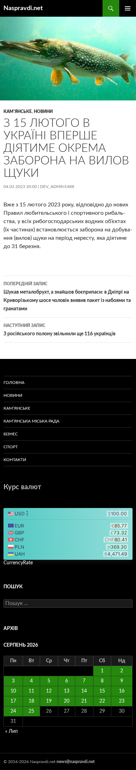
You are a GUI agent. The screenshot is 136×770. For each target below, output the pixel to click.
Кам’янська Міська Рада (31, 421)
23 (121, 701)
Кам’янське (16, 408)
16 (121, 691)
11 (31, 691)
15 (102, 691)
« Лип (11, 731)
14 (84, 691)
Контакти (14, 460)
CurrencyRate (18, 562)
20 (66, 701)
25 (31, 711)
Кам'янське (17, 111)
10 (13, 691)
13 (66, 691)
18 (31, 701)
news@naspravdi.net (75, 762)
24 (13, 711)
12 (49, 691)
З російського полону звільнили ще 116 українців (59, 329)
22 (102, 701)
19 (49, 701)
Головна (13, 382)
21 (84, 701)
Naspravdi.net (23, 8)
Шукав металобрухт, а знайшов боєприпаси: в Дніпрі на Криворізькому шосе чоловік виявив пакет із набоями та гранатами (67, 296)
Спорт (10, 447)
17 (13, 701)
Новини (43, 111)
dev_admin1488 (57, 187)
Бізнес (10, 434)
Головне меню (127, 8)
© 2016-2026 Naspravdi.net (29, 762)
